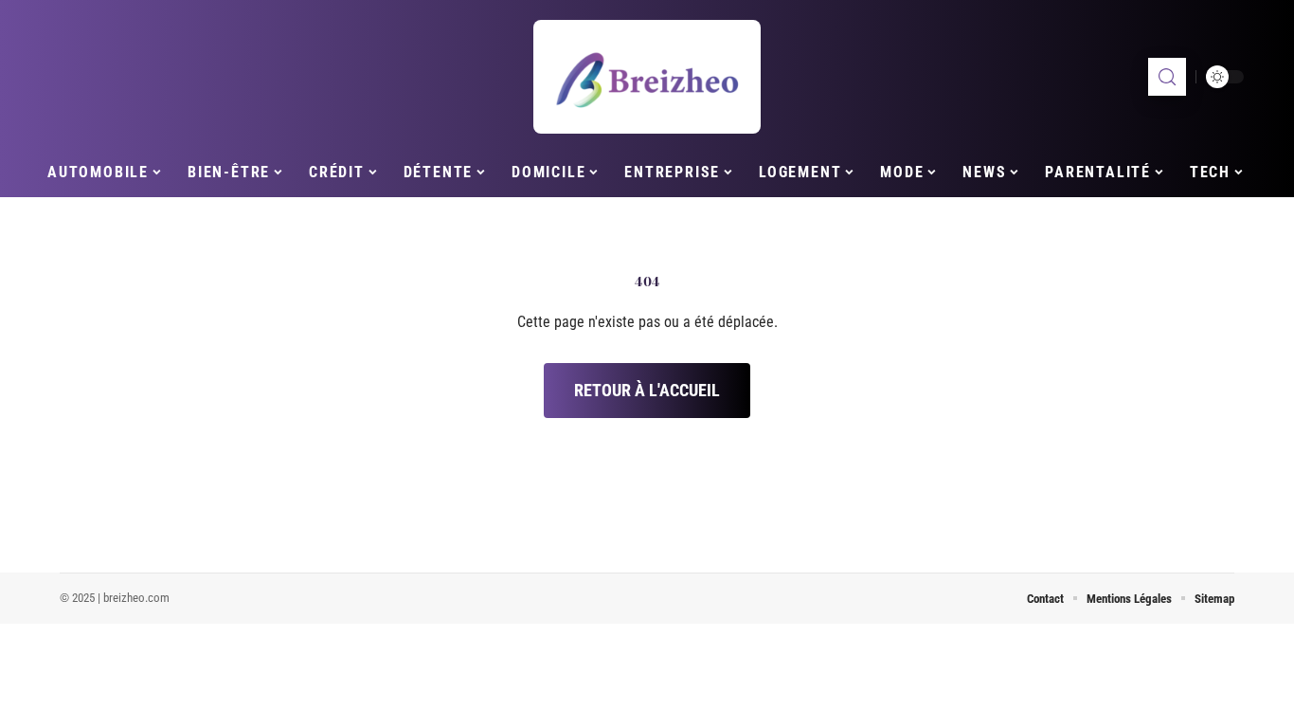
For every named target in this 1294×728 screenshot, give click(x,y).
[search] (1167, 77)
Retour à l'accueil (647, 390)
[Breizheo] (647, 77)
